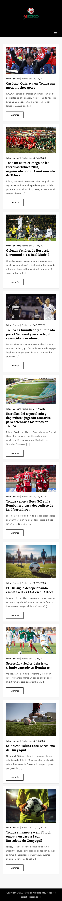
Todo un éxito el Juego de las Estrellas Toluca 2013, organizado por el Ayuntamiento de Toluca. (30, 169)
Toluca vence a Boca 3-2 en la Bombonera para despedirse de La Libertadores (29, 505)
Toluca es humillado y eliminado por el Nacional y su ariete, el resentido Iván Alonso (30, 334)
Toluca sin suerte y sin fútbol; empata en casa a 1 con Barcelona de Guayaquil (28, 836)
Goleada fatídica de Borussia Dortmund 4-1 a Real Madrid (27, 252)
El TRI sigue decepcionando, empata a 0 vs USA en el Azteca (29, 590)
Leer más (15, 114)
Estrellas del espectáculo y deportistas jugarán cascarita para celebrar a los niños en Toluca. (28, 420)
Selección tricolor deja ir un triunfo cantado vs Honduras (28, 665)
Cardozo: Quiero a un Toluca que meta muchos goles (31, 85)
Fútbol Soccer (13, 78)
